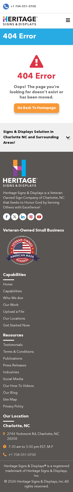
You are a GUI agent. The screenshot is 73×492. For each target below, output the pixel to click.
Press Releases (14, 365)
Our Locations (14, 318)
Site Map (10, 399)
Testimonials (13, 345)
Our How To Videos (18, 386)
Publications (12, 358)
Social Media (13, 379)
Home (8, 284)
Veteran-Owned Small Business (33, 231)
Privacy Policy (13, 406)
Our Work (10, 305)
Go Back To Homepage (36, 108)
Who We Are (13, 298)
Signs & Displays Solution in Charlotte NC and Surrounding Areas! (31, 137)
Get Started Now (16, 325)
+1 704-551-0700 (23, 6)
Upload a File (13, 312)
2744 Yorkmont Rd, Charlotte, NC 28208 (33, 436)
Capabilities (12, 291)
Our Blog (10, 393)
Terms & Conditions (18, 352)
